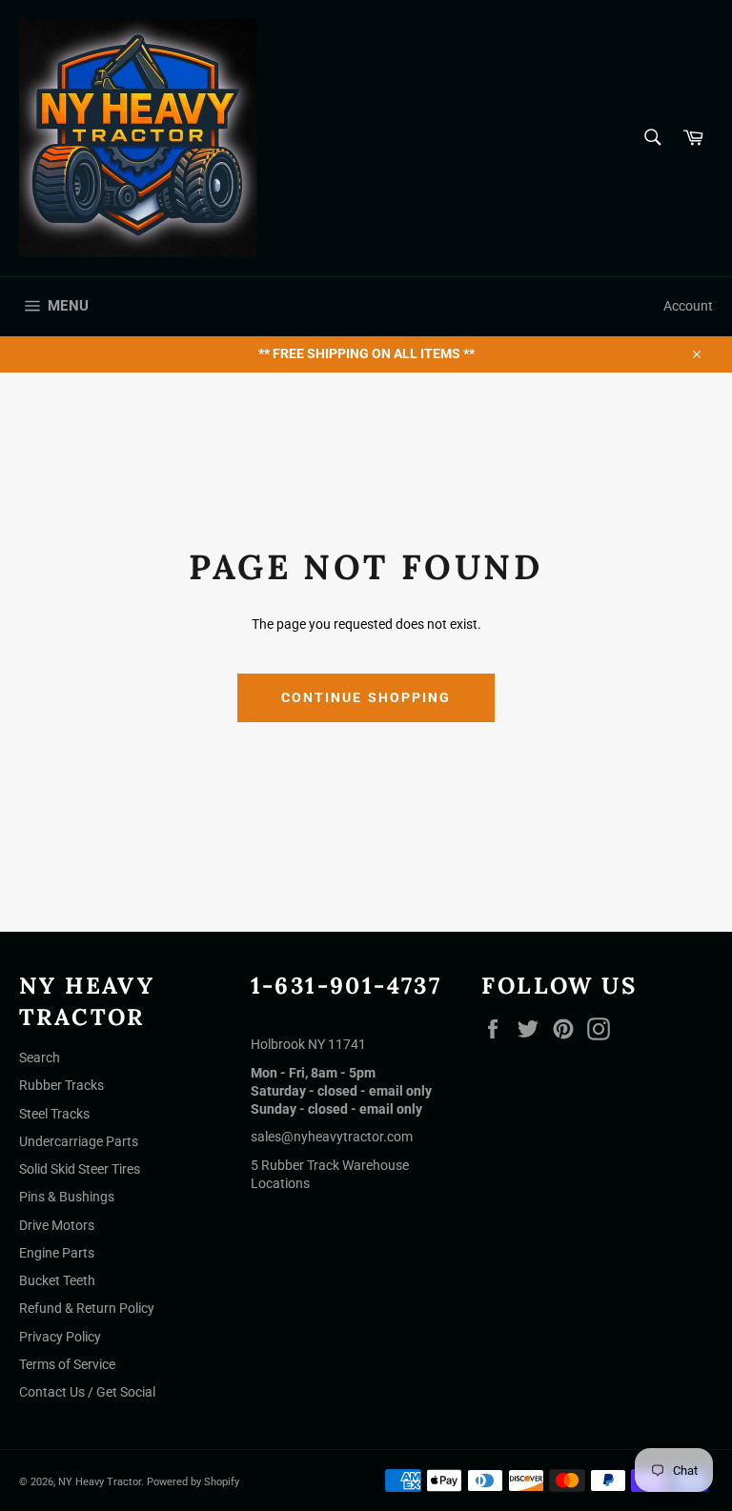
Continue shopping (366, 697)
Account (688, 305)
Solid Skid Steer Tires (79, 1169)
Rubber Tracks (61, 1085)
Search (39, 1057)
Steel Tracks (54, 1113)
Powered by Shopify (193, 1482)
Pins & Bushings (66, 1196)
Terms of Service (67, 1364)
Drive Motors (56, 1225)
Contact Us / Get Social (87, 1392)
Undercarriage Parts (78, 1141)
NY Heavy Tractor (99, 1482)
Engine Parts (56, 1252)
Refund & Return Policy (86, 1308)
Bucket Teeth (57, 1280)
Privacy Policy (60, 1336)
